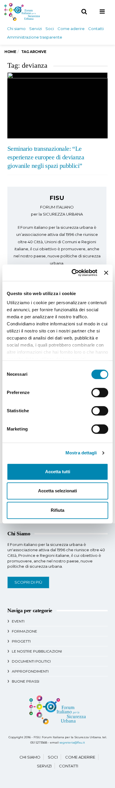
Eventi (18, 621)
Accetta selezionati (57, 490)
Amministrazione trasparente (34, 37)
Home (10, 51)
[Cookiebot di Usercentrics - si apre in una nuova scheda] (73, 273)
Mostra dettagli (81, 452)
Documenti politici (31, 661)
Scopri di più (28, 582)
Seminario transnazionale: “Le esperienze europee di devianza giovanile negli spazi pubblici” (45, 157)
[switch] (99, 392)
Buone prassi (25, 681)
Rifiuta (57, 510)
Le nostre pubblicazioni (37, 651)
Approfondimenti (30, 671)
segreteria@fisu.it (72, 742)
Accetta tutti (57, 471)
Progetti (21, 641)
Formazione (24, 631)
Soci (49, 28)
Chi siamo (16, 28)
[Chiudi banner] (106, 273)
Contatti (96, 28)
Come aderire (71, 28)
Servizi (35, 28)
